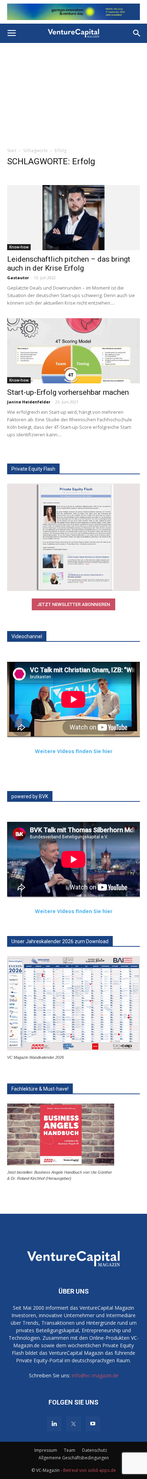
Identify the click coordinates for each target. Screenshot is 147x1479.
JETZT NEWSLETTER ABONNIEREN (73, 604)
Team (69, 1450)
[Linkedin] (54, 1424)
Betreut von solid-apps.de (89, 1470)
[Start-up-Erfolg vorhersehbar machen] (73, 350)
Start (11, 150)
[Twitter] (73, 1424)
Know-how (19, 246)
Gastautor (18, 277)
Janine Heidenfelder (28, 401)
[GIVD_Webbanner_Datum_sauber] (73, 12)
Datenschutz (94, 1450)
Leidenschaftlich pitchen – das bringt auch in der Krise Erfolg (68, 263)
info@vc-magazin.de (95, 1375)
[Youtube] (93, 1424)
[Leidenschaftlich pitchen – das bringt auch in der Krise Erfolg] (73, 217)
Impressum (45, 1450)
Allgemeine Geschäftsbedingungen (74, 1458)
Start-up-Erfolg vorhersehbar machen (68, 392)
